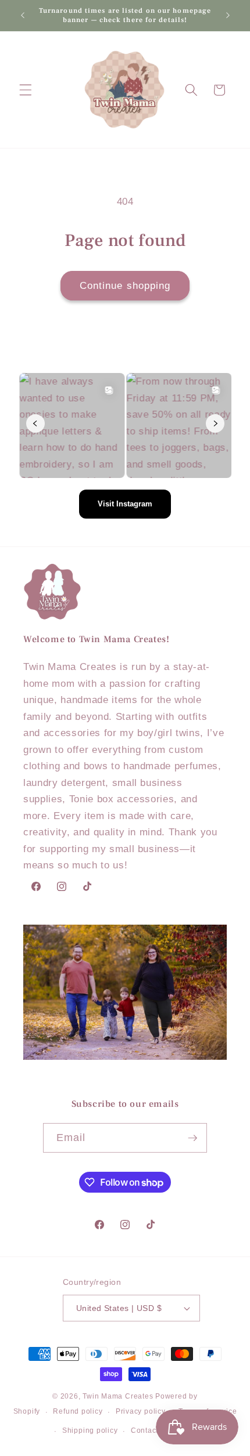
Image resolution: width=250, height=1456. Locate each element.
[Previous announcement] (22, 15)
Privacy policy (141, 1411)
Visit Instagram (125, 503)
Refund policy (77, 1411)
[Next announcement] (228, 15)
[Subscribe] (192, 1138)
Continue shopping (125, 285)
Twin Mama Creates (118, 1396)
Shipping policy (90, 1430)
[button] (26, 90)
